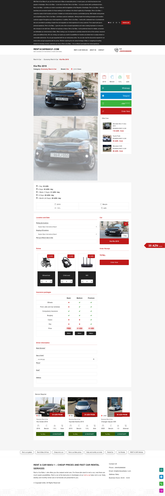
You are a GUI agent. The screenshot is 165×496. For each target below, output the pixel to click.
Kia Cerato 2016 (42, 421)
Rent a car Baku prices (74, 452)
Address (38, 377)
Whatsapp (57, 434)
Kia (67, 69)
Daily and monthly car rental (94, 452)
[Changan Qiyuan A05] (115, 407)
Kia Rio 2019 (64, 59)
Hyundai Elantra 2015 (76, 421)
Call (43, 434)
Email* (38, 370)
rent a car (87, 475)
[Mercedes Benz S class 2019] (107, 125)
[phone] (161, 484)
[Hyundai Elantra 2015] (82, 407)
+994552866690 (119, 467)
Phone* (38, 363)
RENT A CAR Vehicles (136, 452)
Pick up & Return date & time (44, 238)
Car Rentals (121, 452)
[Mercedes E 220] (107, 147)
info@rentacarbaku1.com (122, 471)
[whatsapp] (161, 470)
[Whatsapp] (113, 22)
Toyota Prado (116, 136)
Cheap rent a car (58, 452)
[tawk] (161, 491)
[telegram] (161, 477)
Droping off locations (42, 230)
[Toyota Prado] (107, 137)
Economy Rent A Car (48, 69)
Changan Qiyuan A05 (108, 421)
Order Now (114, 262)
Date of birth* (40, 355)
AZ (110, 22)
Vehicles (126, 23)
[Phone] (119, 22)
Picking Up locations (42, 223)
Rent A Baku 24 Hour (43, 452)
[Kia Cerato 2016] (50, 407)
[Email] (116, 22)
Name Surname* (40, 348)
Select (69, 333)
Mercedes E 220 (117, 146)
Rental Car (110, 452)
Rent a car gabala (27, 452)
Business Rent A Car (119, 128)
